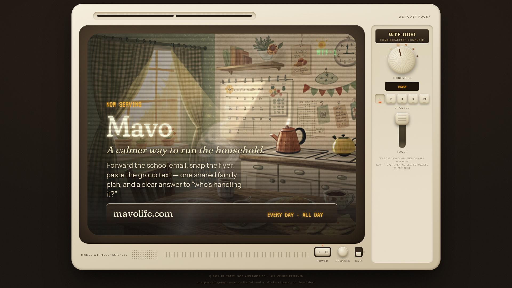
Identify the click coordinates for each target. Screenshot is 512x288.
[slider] (402, 60)
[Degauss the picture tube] (343, 252)
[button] (402, 119)
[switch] (359, 252)
